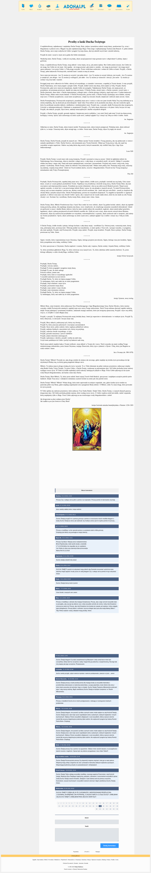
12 (89, 803)
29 (86, 806)
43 (110, 809)
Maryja (89, 859)
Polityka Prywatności (68, 863)
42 (107, 809)
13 (93, 803)
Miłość (46, 859)
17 (107, 803)
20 (117, 803)
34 (103, 806)
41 (103, 809)
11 (86, 803)
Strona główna (75, 855)
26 (76, 806)
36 (110, 806)
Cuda (116, 859)
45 (117, 809)
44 (113, 809)
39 (96, 809)
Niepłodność (64, 859)
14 (96, 803)
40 (100, 809)
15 (100, 803)
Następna (98, 851)
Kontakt (86, 863)
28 (83, 806)
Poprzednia (75, 851)
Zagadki (34, 859)
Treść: (87, 826)
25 (73, 806)
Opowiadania (40, 859)
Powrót (86, 851)
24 (69, 806)
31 (93, 806)
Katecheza (84, 859)
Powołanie (50, 859)
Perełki (113, 859)
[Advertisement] (75, 24)
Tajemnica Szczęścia (96, 859)
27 (79, 806)
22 (62, 806)
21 (59, 806)
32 (97, 806)
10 (83, 803)
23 (66, 806)
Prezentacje (78, 859)
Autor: (87, 817)
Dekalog (104, 859)
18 (110, 803)
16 (103, 803)
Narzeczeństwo (71, 859)
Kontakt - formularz (78, 863)
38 (117, 806)
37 (113, 806)
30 (90, 806)
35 (107, 806)
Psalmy (108, 859)
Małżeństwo (57, 859)
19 (113, 803)
